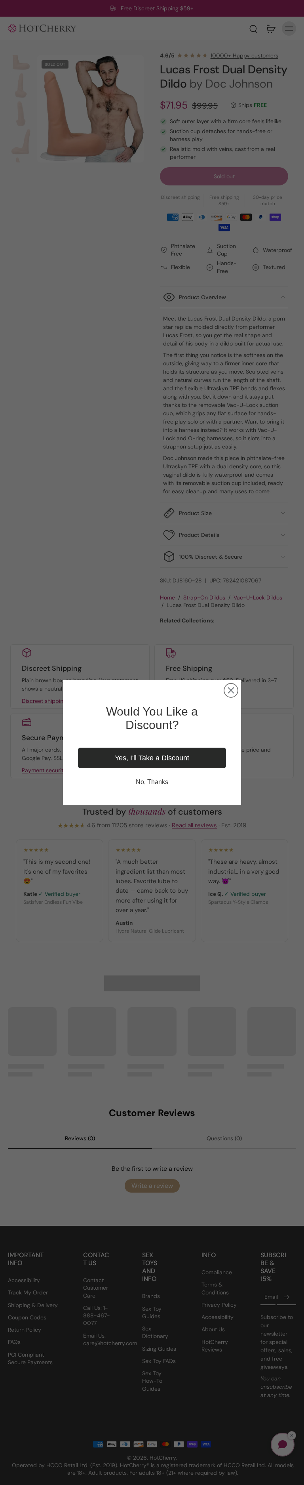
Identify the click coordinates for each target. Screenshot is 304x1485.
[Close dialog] (231, 690)
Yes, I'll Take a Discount (152, 758)
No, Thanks (152, 782)
